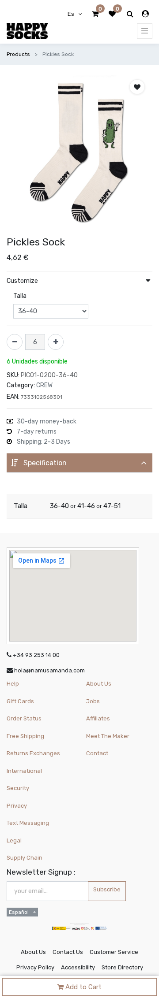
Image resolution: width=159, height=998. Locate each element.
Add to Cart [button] (83, 987)
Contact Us (68, 952)
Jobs (93, 701)
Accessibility (78, 967)
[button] (137, 86)
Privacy (17, 805)
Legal (14, 840)
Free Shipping (25, 736)
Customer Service (114, 952)
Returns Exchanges (33, 753)
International (24, 771)
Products (18, 54)
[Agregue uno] (56, 342)
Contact (97, 753)
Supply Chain (24, 857)
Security (18, 788)
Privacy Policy (35, 967)
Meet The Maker (107, 736)
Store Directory (122, 967)
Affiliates (98, 718)
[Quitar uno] (15, 342)
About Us (98, 683)
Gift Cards (20, 701)
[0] (95, 14)
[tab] (79, 462)
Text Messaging (28, 823)
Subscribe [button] (107, 889)
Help (13, 683)
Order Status (24, 718)
